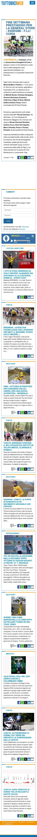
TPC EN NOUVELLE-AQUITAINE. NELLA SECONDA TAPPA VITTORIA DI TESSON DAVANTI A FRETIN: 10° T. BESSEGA (18, 559)
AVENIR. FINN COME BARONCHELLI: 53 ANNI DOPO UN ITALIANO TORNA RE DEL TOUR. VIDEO (18, 621)
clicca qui (25, 226)
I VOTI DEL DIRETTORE (15, 248)
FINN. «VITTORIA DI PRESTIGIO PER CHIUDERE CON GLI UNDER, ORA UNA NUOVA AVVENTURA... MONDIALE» (18, 390)
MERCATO (10, 654)
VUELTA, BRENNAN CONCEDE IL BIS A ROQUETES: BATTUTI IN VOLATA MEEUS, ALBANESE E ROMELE (18, 446)
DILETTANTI (10, 364)
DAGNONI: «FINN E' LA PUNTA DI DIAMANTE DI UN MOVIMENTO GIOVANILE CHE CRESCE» (17, 503)
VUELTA (9, 305)
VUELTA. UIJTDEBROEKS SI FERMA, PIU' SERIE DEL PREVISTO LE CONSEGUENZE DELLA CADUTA (17, 736)
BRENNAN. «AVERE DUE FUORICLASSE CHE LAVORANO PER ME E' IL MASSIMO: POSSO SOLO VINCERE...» (18, 331)
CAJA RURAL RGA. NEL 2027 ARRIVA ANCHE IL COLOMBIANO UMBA (17, 678)
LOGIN (8, 221)
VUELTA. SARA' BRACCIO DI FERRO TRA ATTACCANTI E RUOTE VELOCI (16, 791)
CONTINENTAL (10, 59)
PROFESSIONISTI (12, 533)
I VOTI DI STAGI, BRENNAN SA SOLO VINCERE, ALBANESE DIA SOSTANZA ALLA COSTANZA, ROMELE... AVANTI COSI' (18, 274)
